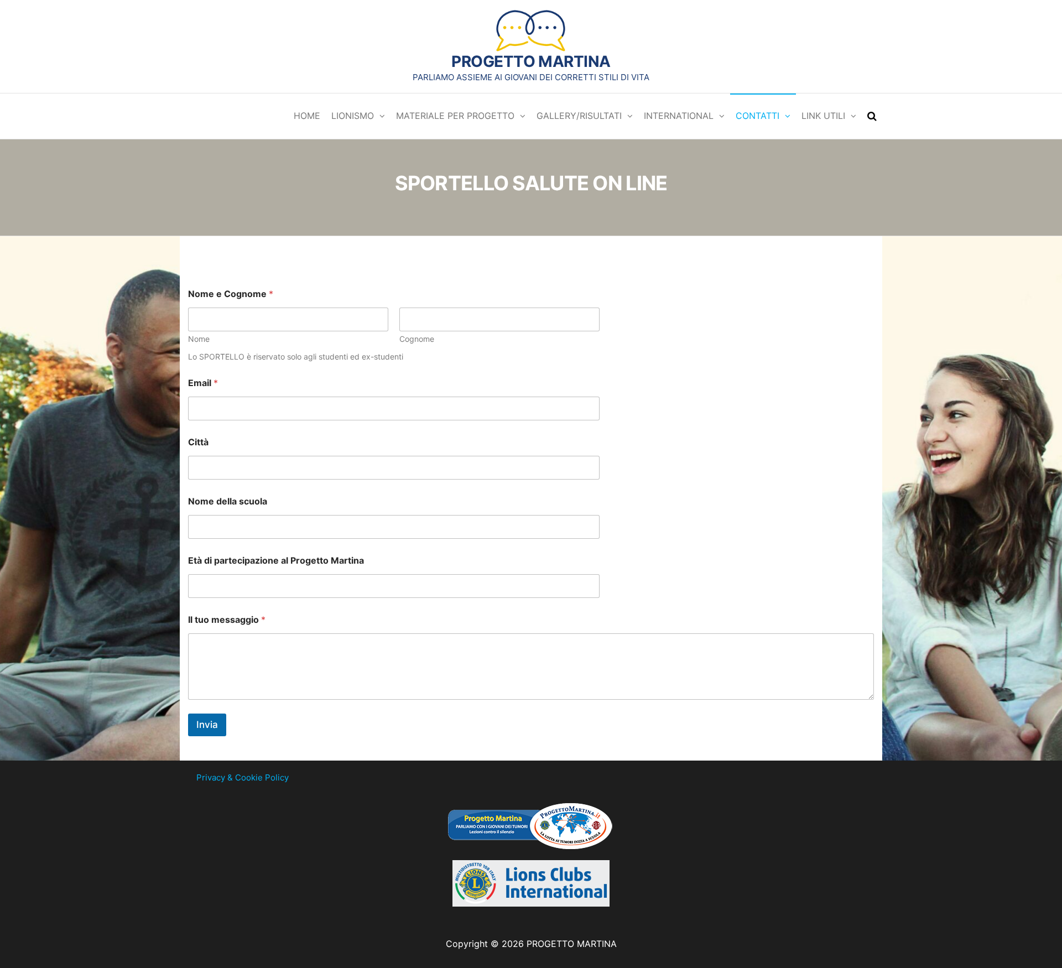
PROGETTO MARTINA (530, 61)
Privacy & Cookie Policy (242, 777)
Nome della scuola (227, 501)
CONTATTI (757, 115)
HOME (307, 115)
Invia (207, 724)
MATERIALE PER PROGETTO (455, 115)
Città (198, 442)
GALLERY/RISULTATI (579, 115)
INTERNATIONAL (679, 115)
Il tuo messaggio (227, 620)
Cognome (416, 339)
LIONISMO (352, 115)
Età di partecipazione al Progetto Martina (276, 560)
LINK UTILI (823, 115)
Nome (199, 339)
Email (203, 383)
